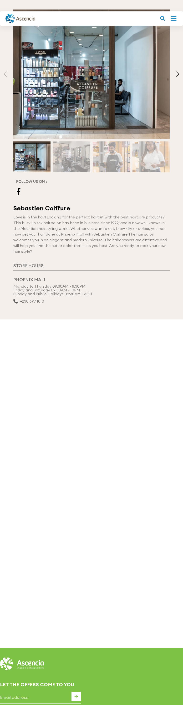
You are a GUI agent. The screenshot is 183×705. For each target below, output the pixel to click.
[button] (177, 74)
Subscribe (76, 696)
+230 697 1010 (32, 301)
